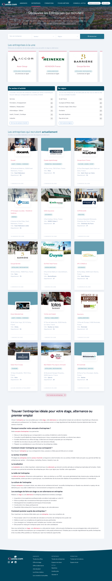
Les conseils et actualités (40, 575)
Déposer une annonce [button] (94, 3)
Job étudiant (37, 569)
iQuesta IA (55, 574)
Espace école (74, 562)
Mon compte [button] (106, 3)
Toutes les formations (76, 559)
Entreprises (35, 3)
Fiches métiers (63, 3)
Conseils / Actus (79, 3)
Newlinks (54, 568)
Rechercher (93, 36)
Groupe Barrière (52, 66)
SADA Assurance (83, 66)
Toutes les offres (38, 559)
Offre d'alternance (38, 565)
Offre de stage (37, 562)
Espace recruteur (57, 562)
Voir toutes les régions (66, 123)
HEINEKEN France (22, 66)
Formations (49, 3)
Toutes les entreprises (58, 559)
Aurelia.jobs (55, 571)
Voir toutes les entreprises (55, 395)
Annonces (23, 3)
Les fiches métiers (38, 572)
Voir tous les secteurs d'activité (19, 123)
